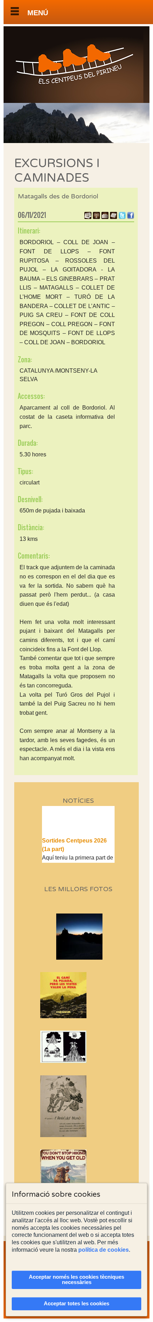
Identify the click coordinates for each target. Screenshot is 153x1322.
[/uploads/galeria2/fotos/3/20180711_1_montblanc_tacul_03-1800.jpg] (90, 958)
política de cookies (103, 1250)
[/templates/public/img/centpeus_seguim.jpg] (78, 995)
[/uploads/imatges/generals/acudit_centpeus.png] (78, 1047)
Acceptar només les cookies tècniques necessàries (76, 1279)
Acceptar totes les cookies (76, 1303)
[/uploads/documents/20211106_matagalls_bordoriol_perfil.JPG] (105, 217)
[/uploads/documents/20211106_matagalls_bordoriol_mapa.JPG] (113, 217)
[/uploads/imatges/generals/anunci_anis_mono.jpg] (78, 1106)
